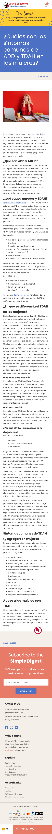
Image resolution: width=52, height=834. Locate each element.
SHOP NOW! (26, 829)
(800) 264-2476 (12, 720)
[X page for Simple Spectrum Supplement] (17, 728)
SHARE (42, 76)
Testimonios (10, 763)
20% (37, 134)
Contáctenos (10, 772)
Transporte (9, 788)
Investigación (10, 769)
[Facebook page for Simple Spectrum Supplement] (7, 728)
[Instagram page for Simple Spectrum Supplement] (12, 728)
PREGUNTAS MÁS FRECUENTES (16, 775)
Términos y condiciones (14, 797)
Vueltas (8, 791)
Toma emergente (21, 295)
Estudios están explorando (14, 203)
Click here (9, 750)
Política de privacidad (13, 794)
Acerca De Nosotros (13, 766)
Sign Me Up (26, 691)
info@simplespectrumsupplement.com (21, 716)
